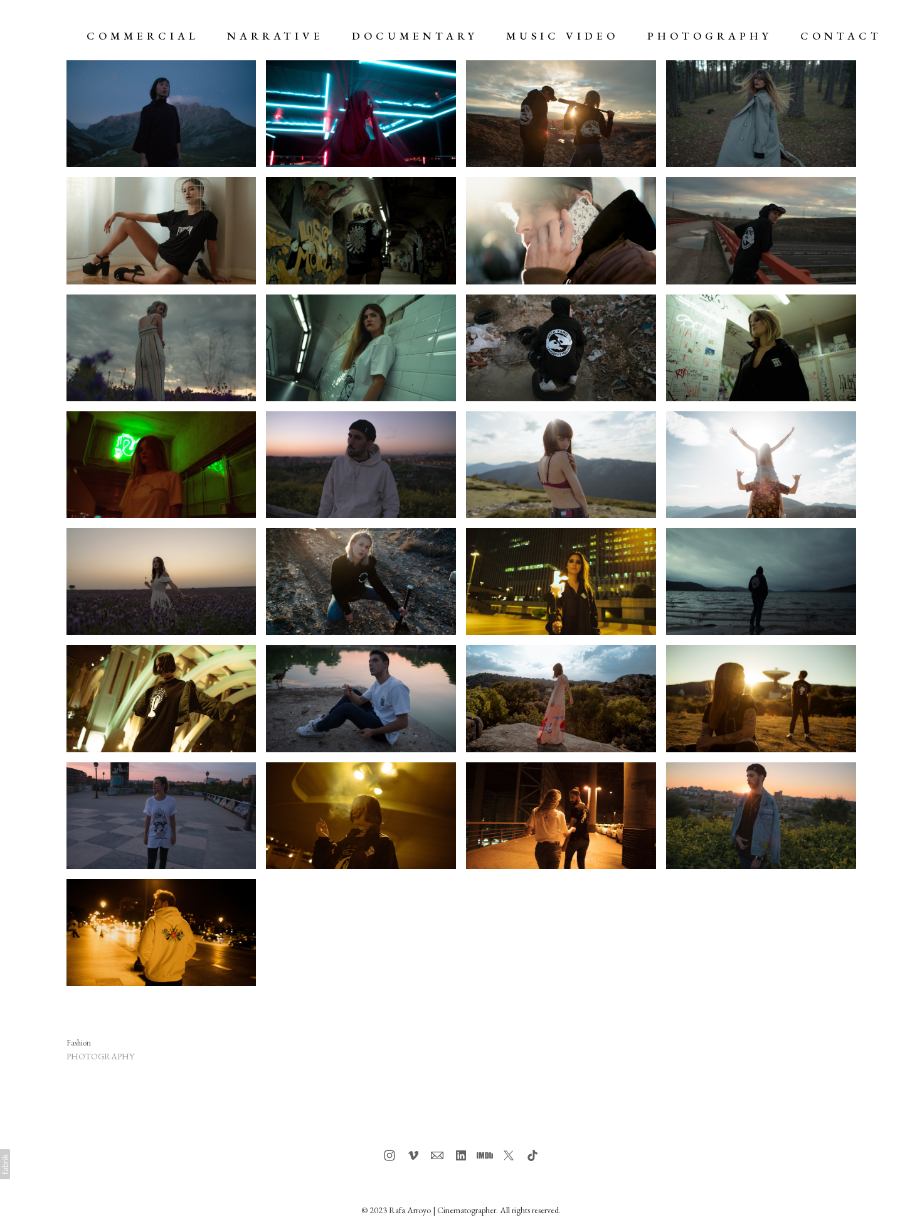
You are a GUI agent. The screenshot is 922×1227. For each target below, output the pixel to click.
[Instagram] (389, 1155)
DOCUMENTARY (415, 36)
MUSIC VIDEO (562, 36)
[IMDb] (485, 1155)
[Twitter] (509, 1155)
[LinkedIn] (461, 1155)
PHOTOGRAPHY (709, 36)
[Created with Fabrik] (5, 1164)
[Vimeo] (413, 1155)
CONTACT (841, 36)
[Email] (437, 1155)
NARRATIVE (275, 36)
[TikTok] (532, 1155)
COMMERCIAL (143, 36)
